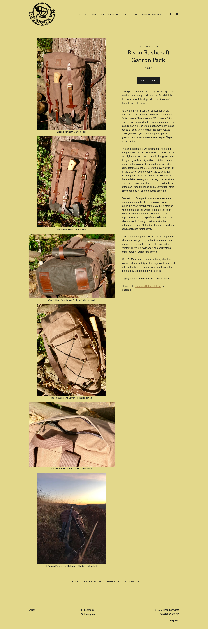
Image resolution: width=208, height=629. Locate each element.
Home (78, 14)
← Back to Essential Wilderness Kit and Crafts (104, 581)
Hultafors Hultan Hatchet (148, 286)
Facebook (88, 609)
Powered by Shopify (169, 613)
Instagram (89, 614)
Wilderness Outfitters (109, 14)
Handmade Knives (148, 14)
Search (32, 609)
